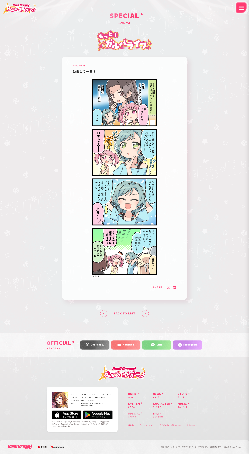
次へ (145, 313)
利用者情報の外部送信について (171, 425)
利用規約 (131, 425)
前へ (103, 313)
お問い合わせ (192, 425)
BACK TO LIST (124, 313)
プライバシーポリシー (147, 425)
